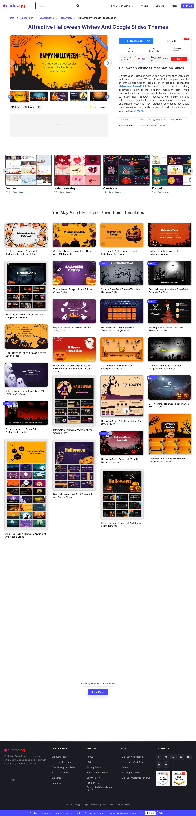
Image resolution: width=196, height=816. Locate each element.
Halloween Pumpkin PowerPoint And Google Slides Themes (167, 460)
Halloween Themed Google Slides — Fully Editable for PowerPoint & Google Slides (72, 368)
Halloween (123, 120)
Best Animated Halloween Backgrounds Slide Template (169, 405)
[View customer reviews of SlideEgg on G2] (179, 778)
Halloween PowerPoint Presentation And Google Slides (121, 422)
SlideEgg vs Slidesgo (132, 757)
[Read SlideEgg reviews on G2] (163, 778)
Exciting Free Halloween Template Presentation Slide (166, 329)
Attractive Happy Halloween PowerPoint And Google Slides (25, 535)
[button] (107, 63)
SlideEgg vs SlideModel (133, 762)
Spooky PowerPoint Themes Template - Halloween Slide (121, 290)
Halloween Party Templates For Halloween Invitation (164, 252)
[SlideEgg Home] (25, 750)
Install (179, 59)
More (174, 5)
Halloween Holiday (127, 125)
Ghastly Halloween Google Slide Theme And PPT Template (73, 252)
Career (125, 767)
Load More (98, 692)
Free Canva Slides (61, 772)
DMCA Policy (93, 778)
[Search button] (77, 6)
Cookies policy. (136, 813)
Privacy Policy (94, 767)
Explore (160, 5)
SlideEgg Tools (59, 757)
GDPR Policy (93, 783)
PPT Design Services (122, 5)
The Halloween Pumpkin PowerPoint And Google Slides (73, 290)
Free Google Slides (61, 762)
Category (56, 783)
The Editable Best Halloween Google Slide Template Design (119, 252)
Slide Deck (57, 778)
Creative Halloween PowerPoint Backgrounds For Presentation (21, 252)
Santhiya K (177, 51)
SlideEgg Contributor (132, 772)
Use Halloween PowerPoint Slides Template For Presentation (166, 367)
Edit (180, 40)
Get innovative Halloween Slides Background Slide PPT (117, 367)
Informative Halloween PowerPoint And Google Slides (72, 431)
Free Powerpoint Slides (63, 767)
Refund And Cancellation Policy (99, 788)
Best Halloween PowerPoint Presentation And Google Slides (73, 495)
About (90, 757)
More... (163, 125)
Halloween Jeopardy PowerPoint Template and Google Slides (117, 329)
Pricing (144, 5)
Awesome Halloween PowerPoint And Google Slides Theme (24, 316)
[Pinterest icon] (39, 107)
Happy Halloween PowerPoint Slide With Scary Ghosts (73, 329)
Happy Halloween (157, 120)
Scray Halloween (178, 120)
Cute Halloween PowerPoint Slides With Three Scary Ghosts (25, 392)
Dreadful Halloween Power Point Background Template (21, 430)
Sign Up (187, 5)
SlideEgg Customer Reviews (136, 778)
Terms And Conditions (98, 772)
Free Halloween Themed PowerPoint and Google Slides (26, 354)
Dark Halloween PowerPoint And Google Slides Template (121, 524)
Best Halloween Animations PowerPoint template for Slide (168, 290)
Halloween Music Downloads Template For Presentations (120, 460)
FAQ (89, 762)
